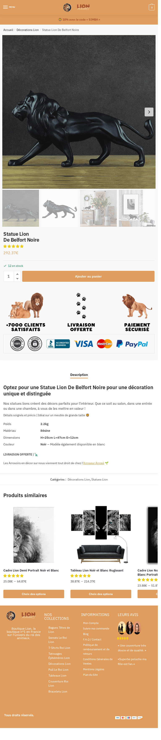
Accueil (8, 30)
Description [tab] (79, 375)
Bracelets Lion (57, 691)
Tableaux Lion (57, 675)
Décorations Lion (28, 30)
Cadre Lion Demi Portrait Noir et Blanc (31, 570)
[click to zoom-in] (79, 112)
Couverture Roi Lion (58, 683)
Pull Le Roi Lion (58, 670)
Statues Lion (99, 479)
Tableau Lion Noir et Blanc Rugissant (96, 570)
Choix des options (34, 594)
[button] (13, 246)
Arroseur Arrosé (93, 463)
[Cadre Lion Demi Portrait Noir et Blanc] (33, 534)
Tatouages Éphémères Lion (59, 656)
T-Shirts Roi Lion (59, 648)
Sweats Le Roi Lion (57, 640)
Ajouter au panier (88, 276)
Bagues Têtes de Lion (59, 630)
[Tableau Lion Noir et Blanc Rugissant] (100, 534)
